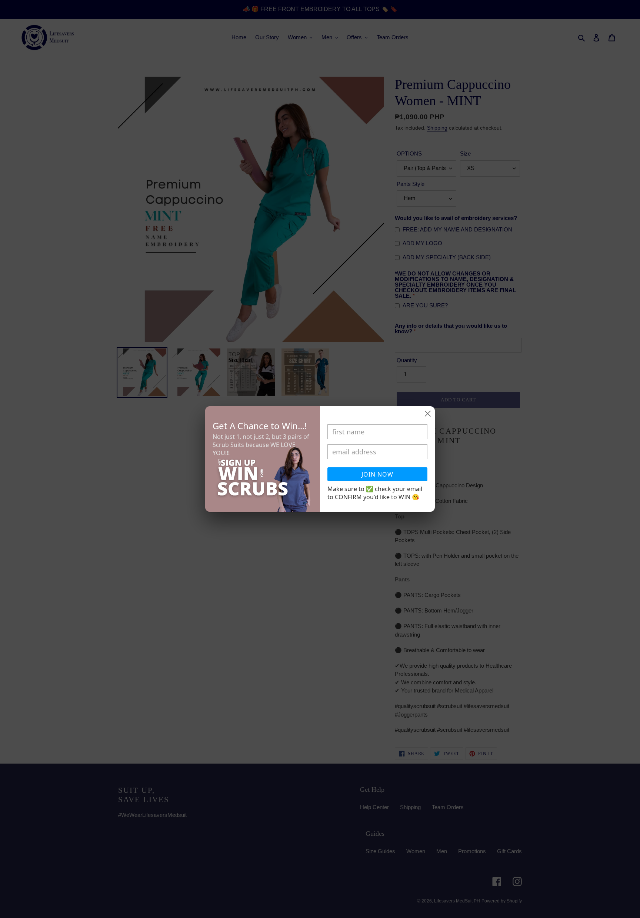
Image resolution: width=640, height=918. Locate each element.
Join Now (377, 474)
